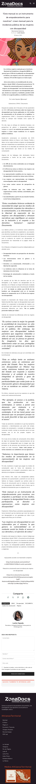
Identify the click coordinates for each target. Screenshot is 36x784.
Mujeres (19, 606)
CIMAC (13, 603)
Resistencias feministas (18, 31)
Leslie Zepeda (21, 32)
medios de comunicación (8, 606)
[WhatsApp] (23, 597)
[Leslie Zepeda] (18, 616)
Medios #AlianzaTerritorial (18, 767)
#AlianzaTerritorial (11, 716)
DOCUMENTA (29, 603)
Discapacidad (20, 603)
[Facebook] (7, 597)
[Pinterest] (18, 597)
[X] (12, 597)
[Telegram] (28, 597)
